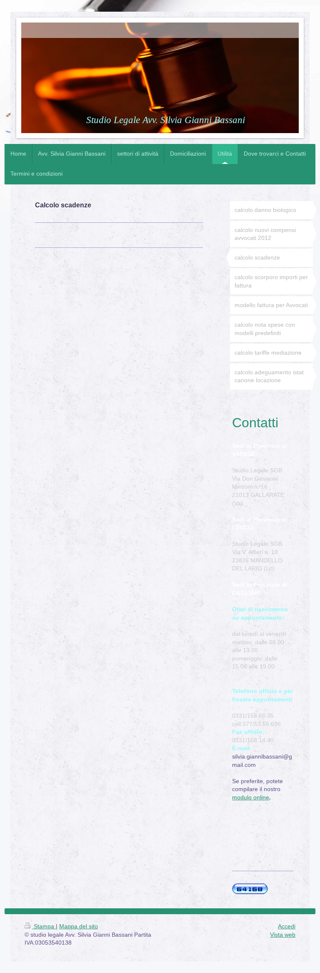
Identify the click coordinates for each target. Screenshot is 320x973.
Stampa (44, 926)
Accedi (286, 926)
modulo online (250, 797)
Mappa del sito (78, 926)
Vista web (282, 934)
